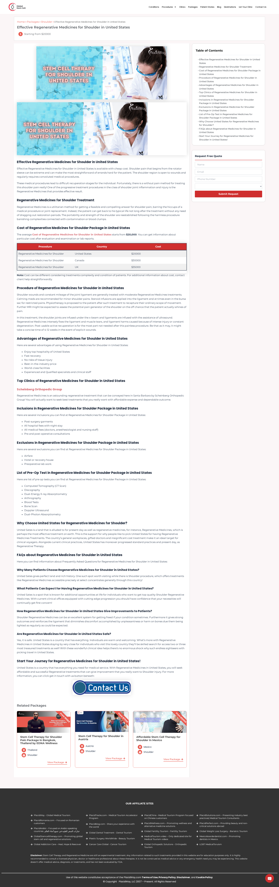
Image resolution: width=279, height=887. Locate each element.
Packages (192, 7)
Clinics (182, 7)
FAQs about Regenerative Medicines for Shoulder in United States (227, 130)
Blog (219, 7)
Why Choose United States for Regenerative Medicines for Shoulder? (229, 123)
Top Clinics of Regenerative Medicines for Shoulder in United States (228, 94)
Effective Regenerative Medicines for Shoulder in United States (229, 61)
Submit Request (228, 194)
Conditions (154, 7)
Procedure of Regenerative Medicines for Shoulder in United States (228, 79)
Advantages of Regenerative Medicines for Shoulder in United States (228, 87)
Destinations (230, 7)
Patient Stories (207, 7)
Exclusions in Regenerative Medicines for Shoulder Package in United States (226, 109)
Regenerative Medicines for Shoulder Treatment (225, 66)
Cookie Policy (204, 877)
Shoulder (46, 21)
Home (21, 21)
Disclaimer (183, 877)
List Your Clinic (246, 7)
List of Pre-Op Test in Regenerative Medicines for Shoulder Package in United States (225, 116)
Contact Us (260, 7)
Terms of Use (150, 877)
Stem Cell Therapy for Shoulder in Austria (100, 738)
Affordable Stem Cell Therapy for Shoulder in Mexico (158, 738)
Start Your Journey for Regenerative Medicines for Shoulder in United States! (226, 138)
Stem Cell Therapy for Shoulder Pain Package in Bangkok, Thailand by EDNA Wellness (41, 740)
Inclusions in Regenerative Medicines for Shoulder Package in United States (226, 101)
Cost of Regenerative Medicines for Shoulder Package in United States (230, 72)
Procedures (167, 7)
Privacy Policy (167, 877)
